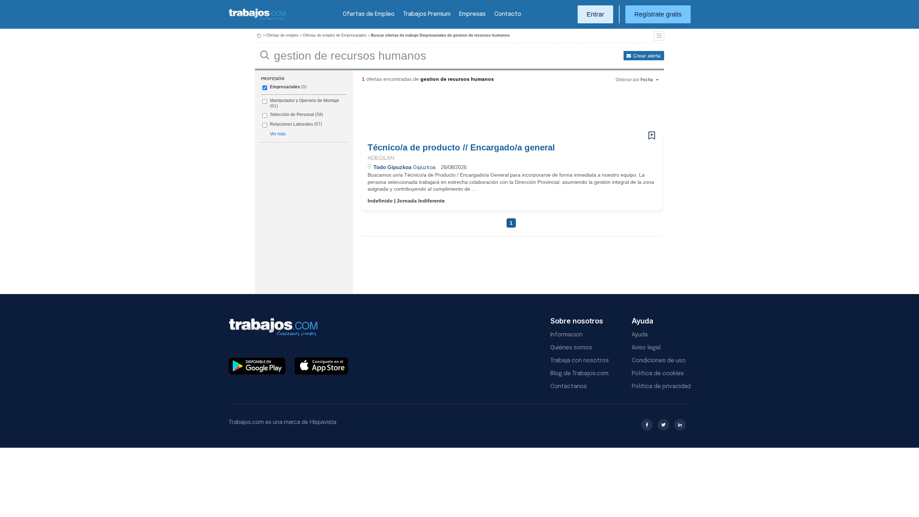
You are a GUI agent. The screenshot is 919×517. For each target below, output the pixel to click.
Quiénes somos (571, 348)
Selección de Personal (292, 114)
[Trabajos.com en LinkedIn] (680, 424)
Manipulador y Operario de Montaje (304, 100)
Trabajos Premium (427, 14)
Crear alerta (647, 56)
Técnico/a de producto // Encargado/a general (461, 147)
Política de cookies (658, 374)
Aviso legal (646, 348)
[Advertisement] (497, 109)
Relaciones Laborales (291, 124)
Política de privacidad (661, 386)
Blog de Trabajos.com (579, 374)
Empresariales (285, 86)
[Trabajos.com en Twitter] (663, 424)
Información (566, 335)
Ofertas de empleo (282, 35)
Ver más (278, 133)
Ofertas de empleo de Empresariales (335, 35)
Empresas (472, 14)
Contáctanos (568, 386)
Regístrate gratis (658, 14)
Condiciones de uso (659, 361)
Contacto (507, 14)
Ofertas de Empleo (369, 14)
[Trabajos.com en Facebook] (647, 424)
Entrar (595, 14)
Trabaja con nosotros (579, 361)
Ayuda (640, 335)
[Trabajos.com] (257, 19)
